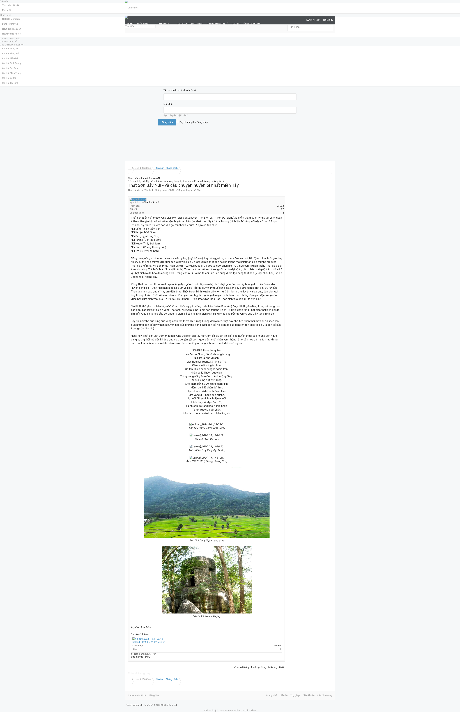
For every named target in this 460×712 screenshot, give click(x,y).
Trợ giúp (295, 695)
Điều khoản (308, 695)
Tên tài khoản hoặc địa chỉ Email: (180, 90)
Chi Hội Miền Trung (11, 73)
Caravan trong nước (10, 38)
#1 (132, 654)
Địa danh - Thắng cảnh (156, 190)
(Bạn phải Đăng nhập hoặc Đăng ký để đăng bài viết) (259, 667)
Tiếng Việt (154, 695)
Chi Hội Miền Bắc (10, 58)
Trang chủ (271, 695)
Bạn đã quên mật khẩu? (176, 115)
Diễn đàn (142, 23)
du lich (207, 710)
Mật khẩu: (169, 104)
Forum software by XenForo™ (151, 705)
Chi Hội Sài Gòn (10, 68)
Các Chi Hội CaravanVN (12, 44)
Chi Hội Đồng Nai (10, 53)
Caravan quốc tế (8, 41)
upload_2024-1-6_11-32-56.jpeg (148, 642)
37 (282, 209)
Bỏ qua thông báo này (457, 3)
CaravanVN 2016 (137, 695)
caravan (223, 710)
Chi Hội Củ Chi (9, 78)
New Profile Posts (11, 34)
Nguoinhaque (185, 190)
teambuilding (234, 710)
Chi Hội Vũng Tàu (10, 48)
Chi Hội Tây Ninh (10, 83)
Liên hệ (284, 695)
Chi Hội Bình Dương (11, 63)
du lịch (214, 710)
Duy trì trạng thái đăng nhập (193, 122)
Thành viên (162, 23)
